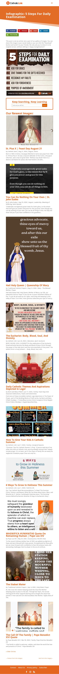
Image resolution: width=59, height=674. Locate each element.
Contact (13, 668)
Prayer (14, 290)
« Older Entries (11, 651)
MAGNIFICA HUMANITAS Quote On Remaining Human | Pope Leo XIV (26, 534)
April (36, 341)
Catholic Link (12, 341)
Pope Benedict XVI (14, 640)
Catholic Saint (12, 151)
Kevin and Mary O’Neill (15, 392)
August (30, 151)
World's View (41, 539)
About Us (21, 668)
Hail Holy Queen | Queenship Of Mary (27, 285)
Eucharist (42, 341)
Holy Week (40, 587)
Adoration (30, 341)
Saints (36, 151)
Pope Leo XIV (12, 539)
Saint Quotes (17, 204)
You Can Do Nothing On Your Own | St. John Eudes (28, 198)
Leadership (37, 202)
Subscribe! (43, 668)
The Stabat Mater (16, 584)
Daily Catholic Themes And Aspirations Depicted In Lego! (28, 387)
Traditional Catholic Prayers (17, 288)
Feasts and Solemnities (29, 394)
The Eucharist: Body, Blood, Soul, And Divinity (27, 337)
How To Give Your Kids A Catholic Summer (24, 441)
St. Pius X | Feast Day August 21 (24, 148)
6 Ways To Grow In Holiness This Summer (29, 485)
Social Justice (32, 539)
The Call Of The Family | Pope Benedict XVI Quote (28, 636)
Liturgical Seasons (38, 445)
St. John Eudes (12, 202)
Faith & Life (30, 488)
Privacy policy (32, 668)
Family (36, 392)
